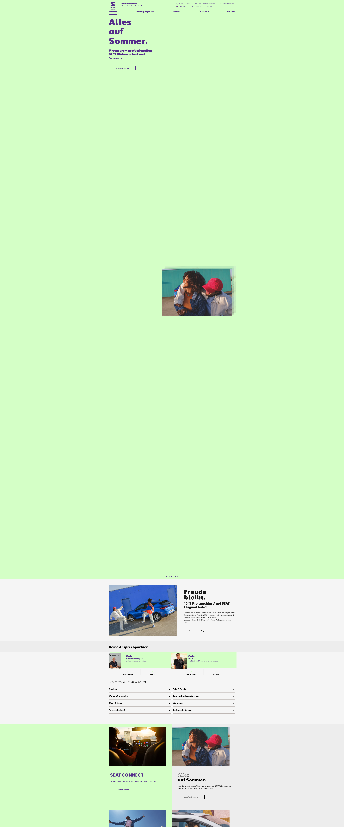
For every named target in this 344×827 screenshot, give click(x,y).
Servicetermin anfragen (197, 631)
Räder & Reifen (115, 703)
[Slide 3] (175, 576)
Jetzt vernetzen (123, 789)
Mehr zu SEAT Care (122, 55)
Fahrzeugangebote (145, 12)
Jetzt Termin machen (191, 797)
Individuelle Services (182, 710)
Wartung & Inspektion (118, 696)
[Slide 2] (173, 576)
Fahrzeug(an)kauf (117, 710)
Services (113, 12)
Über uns (203, 12)
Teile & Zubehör (180, 689)
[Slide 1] (171, 576)
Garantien (178, 703)
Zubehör (176, 12)
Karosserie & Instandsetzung (186, 696)
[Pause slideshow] (167, 576)
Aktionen (231, 12)
